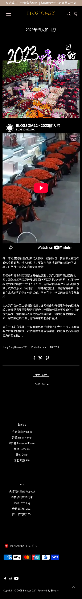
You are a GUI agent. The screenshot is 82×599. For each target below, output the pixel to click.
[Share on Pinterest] (47, 359)
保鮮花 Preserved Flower (21, 443)
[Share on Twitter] (41, 359)
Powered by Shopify (48, 590)
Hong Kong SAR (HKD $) (21, 546)
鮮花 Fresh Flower (22, 437)
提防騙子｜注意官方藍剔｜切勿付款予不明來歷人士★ (41, 3)
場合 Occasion (22, 449)
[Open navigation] (12, 13)
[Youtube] (16, 579)
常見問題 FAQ (22, 460)
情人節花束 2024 (22, 514)
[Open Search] (68, 14)
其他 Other (22, 454)
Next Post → (42, 384)
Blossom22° (29, 590)
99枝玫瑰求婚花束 (22, 497)
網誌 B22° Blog (22, 503)
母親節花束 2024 (22, 508)
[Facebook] (5, 579)
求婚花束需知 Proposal (22, 491)
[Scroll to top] (73, 587)
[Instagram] (10, 579)
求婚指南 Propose (22, 432)
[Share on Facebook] (34, 359)
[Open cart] (76, 14)
